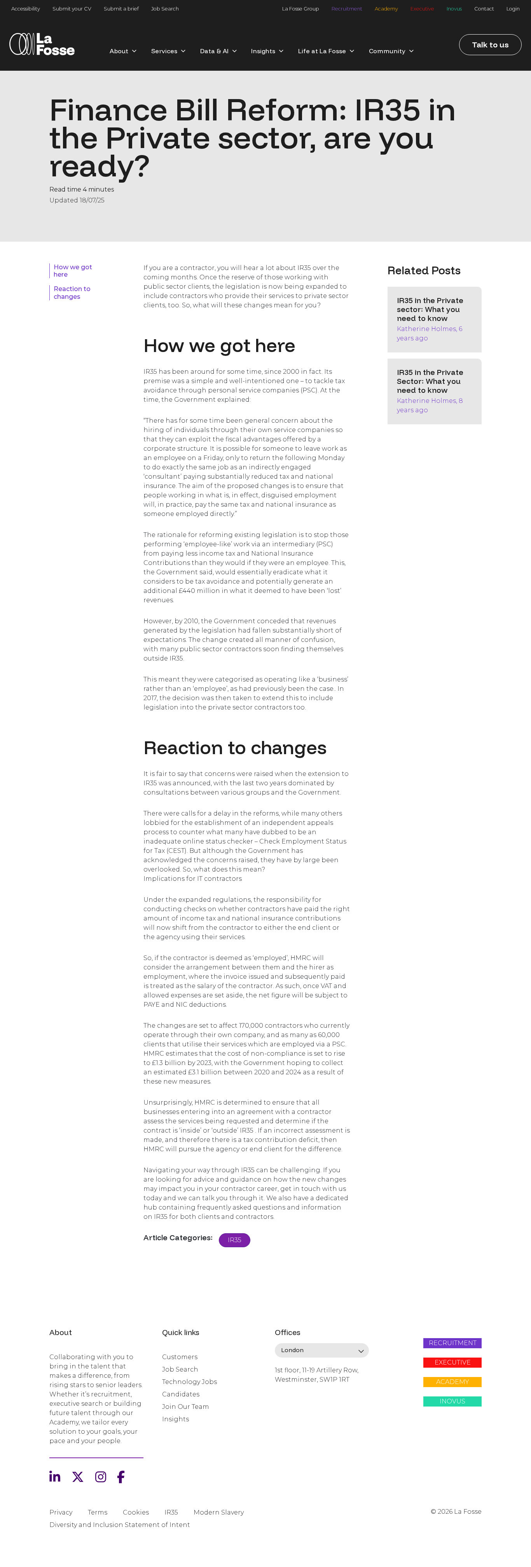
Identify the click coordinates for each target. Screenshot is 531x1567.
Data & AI (214, 51)
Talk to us (490, 44)
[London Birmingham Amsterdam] (322, 1350)
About (119, 51)
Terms (97, 1512)
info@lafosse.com (301, 1393)
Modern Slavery (219, 1512)
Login (513, 9)
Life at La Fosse (322, 51)
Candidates (180, 1394)
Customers (179, 1357)
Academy (386, 9)
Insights (263, 51)
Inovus (454, 9)
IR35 (234, 1240)
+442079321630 (297, 1406)
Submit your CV (71, 9)
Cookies (136, 1512)
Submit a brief (121, 9)
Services (164, 51)
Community (387, 51)
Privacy (60, 1512)
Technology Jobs (189, 1382)
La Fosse (42, 47)
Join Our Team (185, 1406)
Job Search (165, 9)
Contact (484, 9)
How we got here (73, 270)
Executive (422, 9)
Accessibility (25, 9)
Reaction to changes (72, 292)
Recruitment (347, 9)
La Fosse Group (300, 9)
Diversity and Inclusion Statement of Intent (119, 1525)
